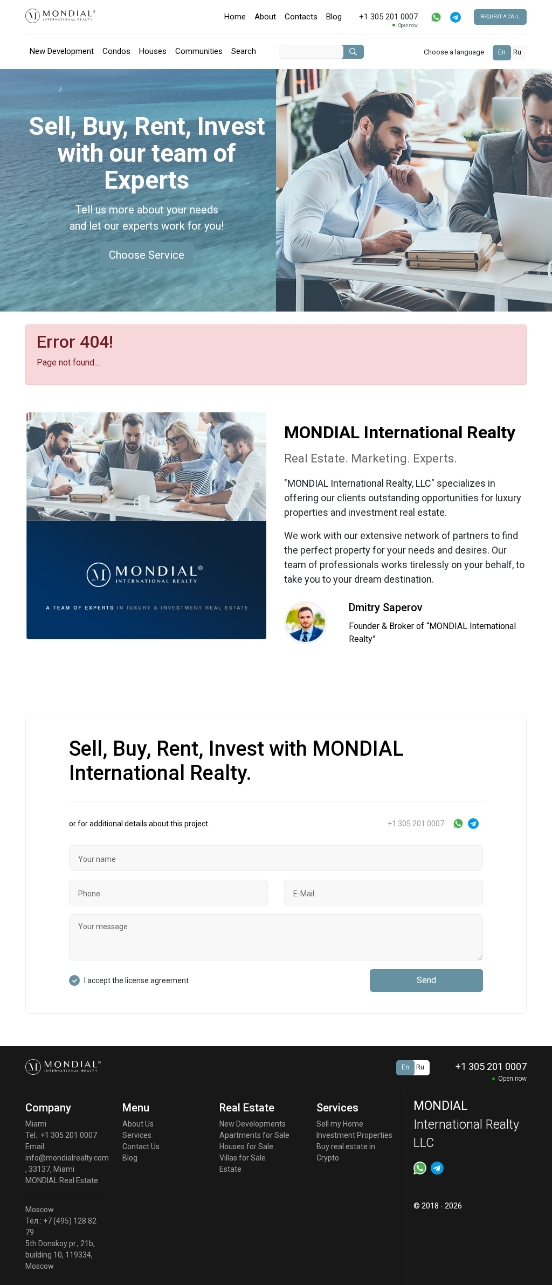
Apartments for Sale (254, 1135)
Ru (517, 52)
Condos (116, 51)
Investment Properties (354, 1135)
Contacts (301, 17)
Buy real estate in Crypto (345, 1152)
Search (243, 51)
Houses (153, 51)
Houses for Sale (246, 1146)
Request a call (500, 16)
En (502, 52)
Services (136, 1135)
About (265, 17)
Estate (230, 1169)
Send (426, 980)
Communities (199, 51)
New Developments (252, 1124)
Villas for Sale (242, 1157)
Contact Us (141, 1146)
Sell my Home (339, 1124)
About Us (138, 1124)
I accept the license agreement (136, 980)
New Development (62, 51)
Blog (334, 17)
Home (235, 17)
